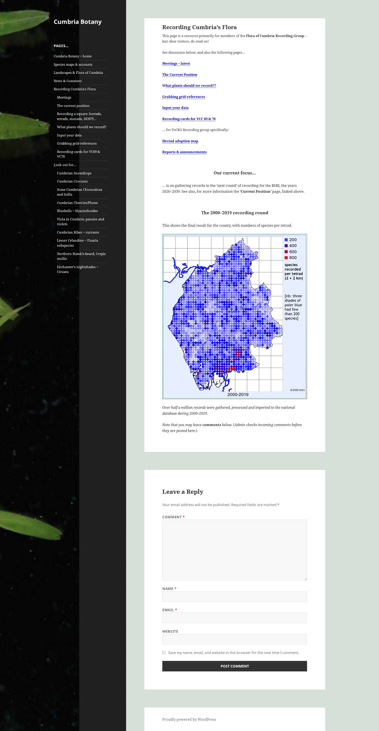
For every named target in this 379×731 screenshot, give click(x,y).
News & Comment (68, 81)
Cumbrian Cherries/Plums (77, 202)
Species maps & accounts (73, 64)
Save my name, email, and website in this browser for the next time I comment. (233, 652)
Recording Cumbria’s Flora (75, 89)
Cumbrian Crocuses (72, 181)
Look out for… (65, 165)
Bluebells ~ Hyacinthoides (77, 211)
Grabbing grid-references (77, 143)
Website (170, 631)
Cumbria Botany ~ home (73, 56)
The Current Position (179, 74)
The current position (73, 105)
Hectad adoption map (180, 141)
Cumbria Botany (78, 22)
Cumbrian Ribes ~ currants (78, 232)
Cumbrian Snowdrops (74, 173)
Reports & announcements (184, 152)
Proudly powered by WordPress (189, 719)
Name (169, 588)
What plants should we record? (81, 127)
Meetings (64, 97)
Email (169, 609)
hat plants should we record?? (191, 85)
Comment (173, 517)
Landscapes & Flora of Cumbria (78, 72)
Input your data (69, 135)
